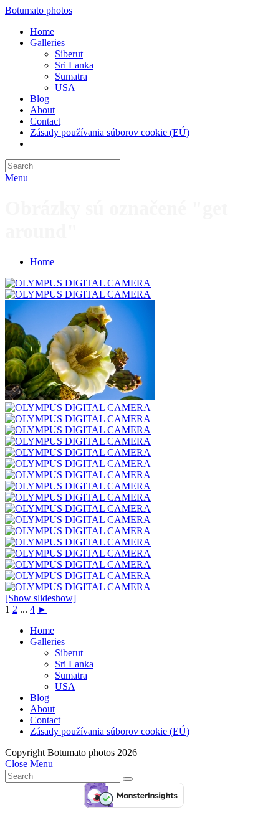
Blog (39, 697)
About (42, 709)
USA (65, 686)
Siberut (69, 653)
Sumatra (71, 675)
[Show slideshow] (40, 598)
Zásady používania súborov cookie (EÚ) (109, 731)
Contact (45, 720)
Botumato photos (38, 10)
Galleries (47, 641)
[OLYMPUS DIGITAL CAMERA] (78, 283)
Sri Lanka (74, 664)
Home (42, 630)
